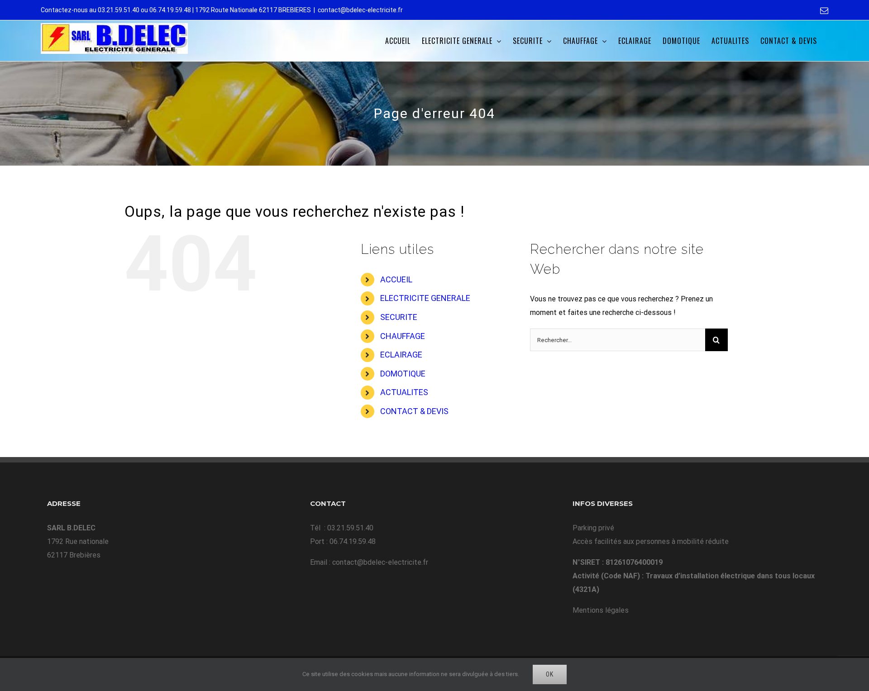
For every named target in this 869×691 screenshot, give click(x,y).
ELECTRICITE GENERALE (425, 298)
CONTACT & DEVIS (414, 411)
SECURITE (398, 317)
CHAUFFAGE (402, 336)
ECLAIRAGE (401, 354)
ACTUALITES (404, 392)
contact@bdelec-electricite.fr (360, 10)
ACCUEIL (396, 279)
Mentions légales (601, 610)
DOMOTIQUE (402, 373)
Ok (550, 674)
